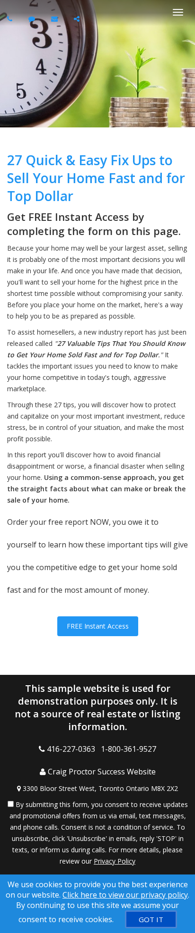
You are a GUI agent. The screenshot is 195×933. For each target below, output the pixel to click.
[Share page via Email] (78, 18)
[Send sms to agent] (32, 18)
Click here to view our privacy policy (125, 895)
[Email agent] (55, 18)
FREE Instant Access (98, 626)
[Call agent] (11, 18)
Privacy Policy (114, 861)
